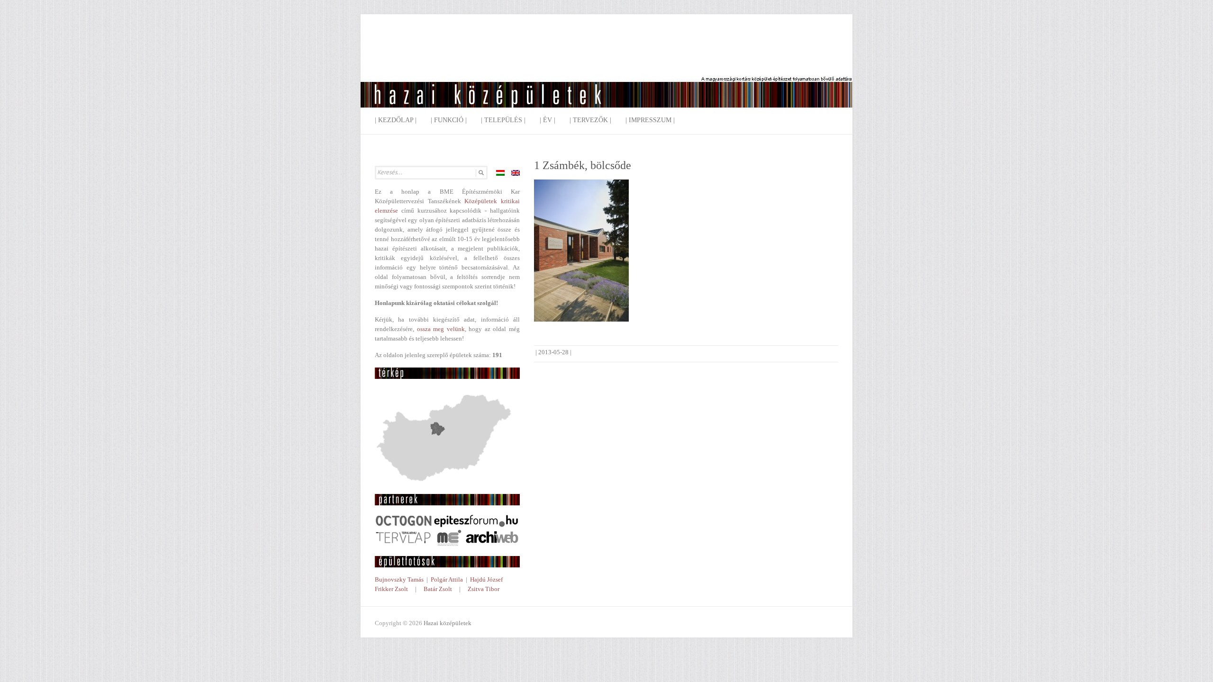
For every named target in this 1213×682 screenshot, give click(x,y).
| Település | (503, 120)
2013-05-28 (553, 352)
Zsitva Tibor (483, 588)
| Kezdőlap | (395, 120)
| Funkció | (449, 120)
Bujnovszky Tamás (399, 579)
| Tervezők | (590, 120)
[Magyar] (500, 173)
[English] (515, 173)
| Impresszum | (650, 120)
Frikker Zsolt (391, 588)
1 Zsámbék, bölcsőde (582, 165)
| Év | (547, 120)
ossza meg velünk (441, 328)
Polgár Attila (447, 579)
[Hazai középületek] (606, 68)
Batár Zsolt (438, 588)
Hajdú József (486, 579)
